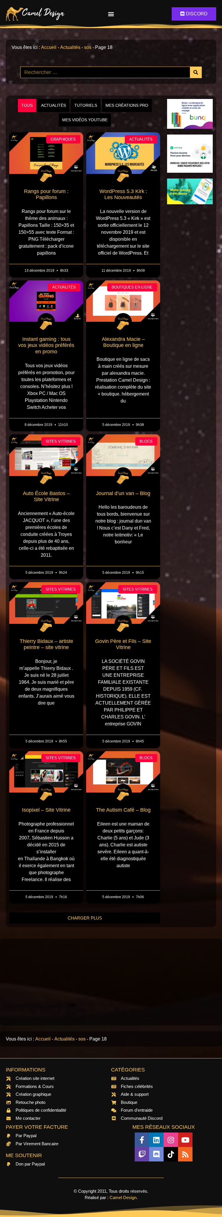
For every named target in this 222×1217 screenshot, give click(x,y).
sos (87, 47)
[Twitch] (142, 1154)
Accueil (48, 47)
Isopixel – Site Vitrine (46, 810)
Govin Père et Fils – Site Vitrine (123, 644)
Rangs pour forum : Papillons (46, 194)
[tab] (27, 105)
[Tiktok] (171, 1154)
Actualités (70, 47)
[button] (111, 14)
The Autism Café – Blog (123, 810)
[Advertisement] (190, 297)
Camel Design (123, 1197)
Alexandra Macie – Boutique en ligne (123, 342)
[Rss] (185, 1154)
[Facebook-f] (142, 1140)
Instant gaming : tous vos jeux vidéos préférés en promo (46, 345)
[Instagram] (171, 1140)
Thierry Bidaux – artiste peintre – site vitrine (46, 644)
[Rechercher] (195, 72)
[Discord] (156, 1154)
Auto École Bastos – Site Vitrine (46, 496)
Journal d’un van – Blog (123, 493)
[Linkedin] (156, 1140)
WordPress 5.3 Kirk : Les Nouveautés (123, 194)
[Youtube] (185, 1140)
